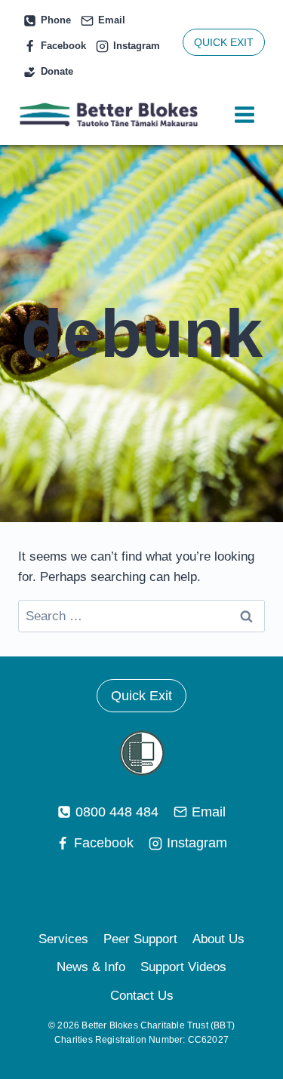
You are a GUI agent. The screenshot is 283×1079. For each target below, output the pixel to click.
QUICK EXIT (224, 42)
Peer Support (140, 939)
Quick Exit (141, 695)
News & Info (91, 967)
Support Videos (183, 967)
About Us (218, 939)
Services (63, 939)
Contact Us (142, 995)
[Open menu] (244, 115)
